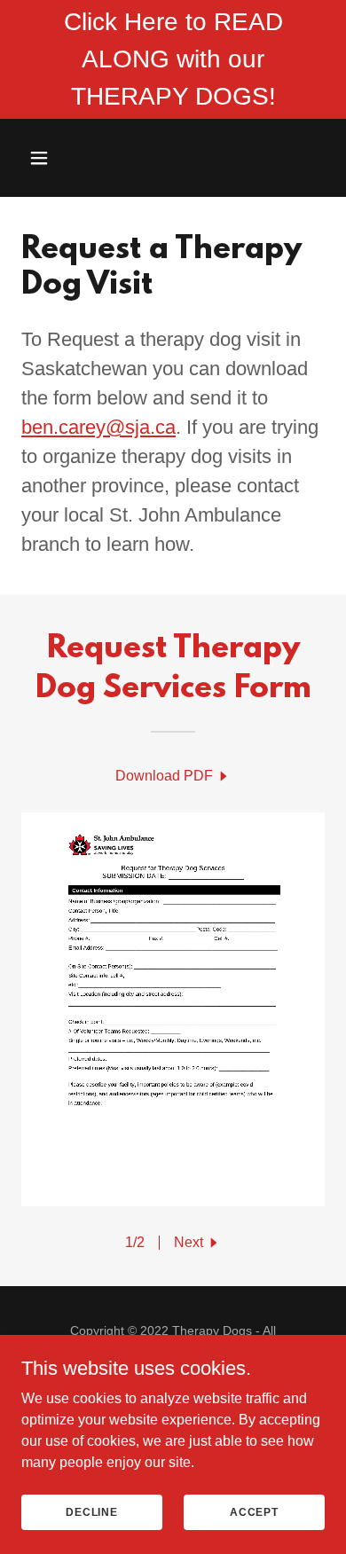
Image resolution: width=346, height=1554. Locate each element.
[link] (173, 776)
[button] (44, 158)
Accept (254, 1511)
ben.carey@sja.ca (98, 427)
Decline (92, 1511)
